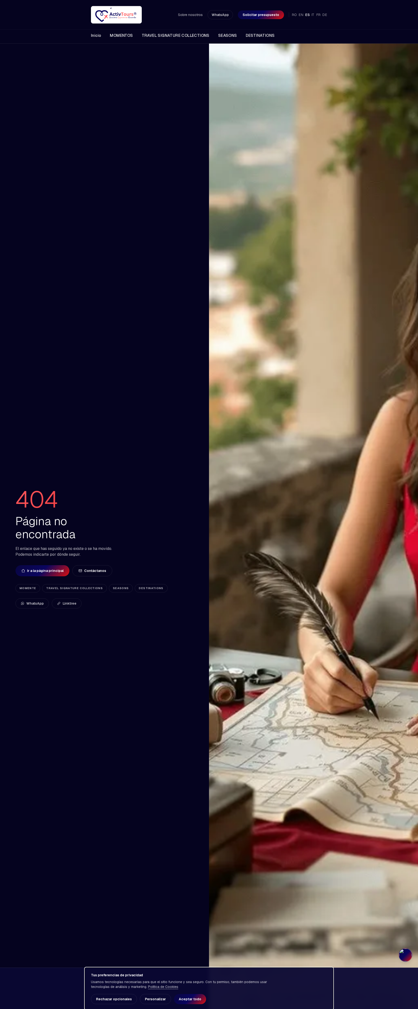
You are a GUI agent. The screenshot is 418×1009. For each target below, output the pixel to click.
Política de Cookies (163, 987)
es (307, 15)
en (301, 15)
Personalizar (155, 999)
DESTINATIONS (151, 588)
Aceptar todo (190, 999)
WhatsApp (220, 15)
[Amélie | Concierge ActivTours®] (405, 955)
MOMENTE (28, 588)
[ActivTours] (116, 15)
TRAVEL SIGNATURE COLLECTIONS (74, 588)
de (324, 15)
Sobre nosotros (190, 15)
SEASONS (121, 588)
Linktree (69, 603)
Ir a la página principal (45, 571)
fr (318, 15)
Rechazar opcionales (114, 999)
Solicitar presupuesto (261, 15)
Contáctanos (95, 571)
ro (294, 15)
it (313, 15)
